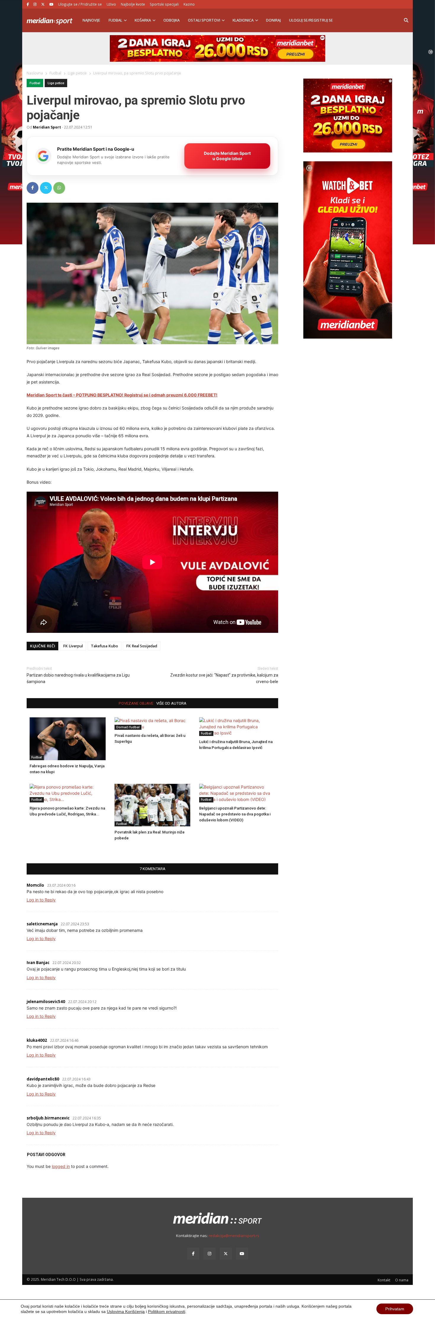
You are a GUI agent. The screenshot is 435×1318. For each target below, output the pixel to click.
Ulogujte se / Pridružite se (80, 4)
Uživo (111, 4)
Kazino (189, 4)
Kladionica (243, 20)
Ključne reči (42, 646)
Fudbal (115, 20)
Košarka (143, 20)
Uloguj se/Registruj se (311, 20)
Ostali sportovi (204, 20)
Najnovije (91, 20)
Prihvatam (394, 1308)
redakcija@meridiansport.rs (234, 1235)
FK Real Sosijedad (141, 646)
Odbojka (171, 20)
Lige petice (56, 83)
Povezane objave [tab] (136, 703)
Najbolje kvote (133, 4)
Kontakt (384, 1280)
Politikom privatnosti (166, 1311)
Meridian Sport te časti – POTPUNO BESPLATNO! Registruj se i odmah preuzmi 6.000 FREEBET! (122, 394)
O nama (401, 1280)
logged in (61, 1166)
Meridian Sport (47, 127)
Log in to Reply (41, 899)
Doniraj (273, 20)
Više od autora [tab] (171, 703)
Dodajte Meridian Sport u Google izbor (227, 156)
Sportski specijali (164, 4)
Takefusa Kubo (104, 646)
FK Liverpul (73, 646)
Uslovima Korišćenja (126, 1311)
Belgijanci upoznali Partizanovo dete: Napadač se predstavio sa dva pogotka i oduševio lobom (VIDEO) (234, 814)
